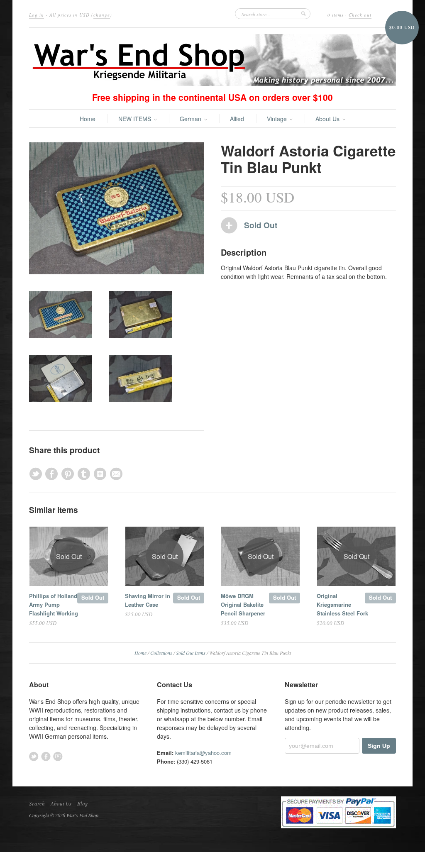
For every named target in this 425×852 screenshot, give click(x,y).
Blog (82, 803)
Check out (360, 15)
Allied (237, 119)
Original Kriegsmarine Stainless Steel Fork (342, 604)
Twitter (34, 756)
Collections (161, 652)
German (191, 119)
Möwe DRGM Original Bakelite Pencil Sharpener (243, 604)
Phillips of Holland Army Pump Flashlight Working (53, 604)
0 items (335, 15)
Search (37, 803)
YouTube (58, 756)
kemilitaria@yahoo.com (203, 753)
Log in (36, 15)
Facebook (46, 756)
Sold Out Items (190, 652)
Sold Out (92, 597)
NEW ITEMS (135, 119)
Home (87, 119)
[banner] (212, 60)
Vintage (277, 119)
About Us (328, 119)
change (101, 15)
